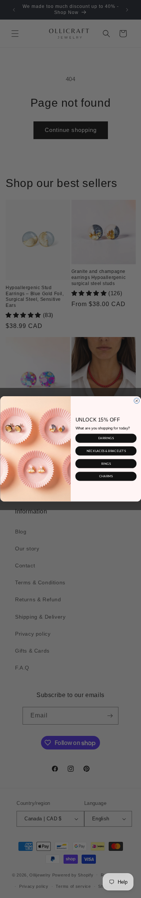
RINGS (106, 463)
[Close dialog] (136, 400)
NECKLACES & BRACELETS (105, 450)
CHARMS (105, 476)
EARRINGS (106, 438)
